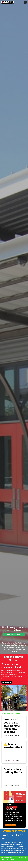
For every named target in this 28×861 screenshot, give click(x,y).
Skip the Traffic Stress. (13, 658)
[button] (26, 858)
